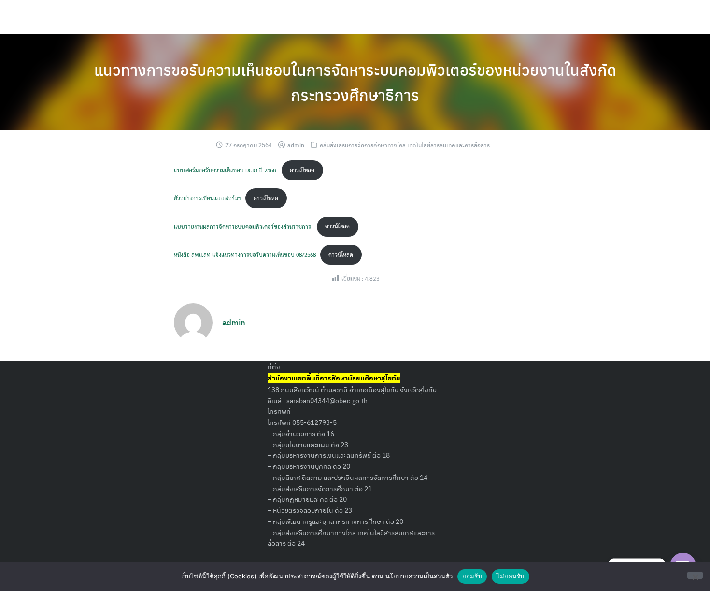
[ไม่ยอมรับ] (695, 575)
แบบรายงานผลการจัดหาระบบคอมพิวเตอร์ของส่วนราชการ (243, 226)
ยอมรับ (472, 576)
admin (295, 145)
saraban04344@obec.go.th (327, 400)
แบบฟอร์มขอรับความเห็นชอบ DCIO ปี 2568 (225, 170)
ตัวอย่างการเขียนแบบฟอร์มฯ (207, 198)
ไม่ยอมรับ (511, 576)
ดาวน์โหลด (302, 170)
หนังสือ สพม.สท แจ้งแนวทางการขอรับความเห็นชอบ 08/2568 (245, 254)
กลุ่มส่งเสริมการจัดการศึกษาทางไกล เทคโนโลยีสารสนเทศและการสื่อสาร (405, 145)
